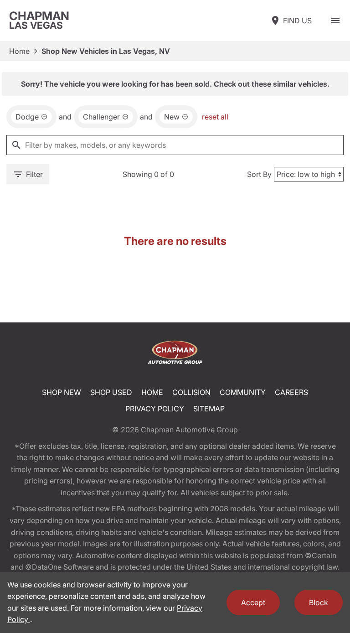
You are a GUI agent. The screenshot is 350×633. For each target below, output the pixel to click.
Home (19, 51)
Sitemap (209, 408)
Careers (291, 392)
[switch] (335, 20)
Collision (191, 392)
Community (243, 392)
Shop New (61, 392)
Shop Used (111, 392)
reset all (215, 116)
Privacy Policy (154, 408)
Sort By (259, 174)
